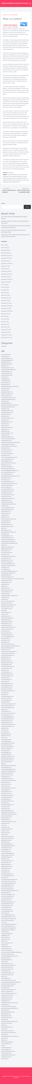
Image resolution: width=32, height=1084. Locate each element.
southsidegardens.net (6, 959)
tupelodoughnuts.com (7, 535)
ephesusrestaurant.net (7, 967)
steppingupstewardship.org (8, 930)
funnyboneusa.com (6, 776)
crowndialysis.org (5, 569)
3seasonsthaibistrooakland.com (9, 595)
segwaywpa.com (5, 842)
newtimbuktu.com (6, 380)
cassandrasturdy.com (6, 625)
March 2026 (4, 247)
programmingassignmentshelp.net (10, 386)
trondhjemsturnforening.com (8, 984)
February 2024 (5, 298)
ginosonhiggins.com (6, 752)
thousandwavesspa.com (7, 795)
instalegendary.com (6, 403)
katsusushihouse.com (6, 687)
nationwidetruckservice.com (14, 3)
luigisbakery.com (5, 935)
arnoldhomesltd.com (6, 493)
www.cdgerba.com (6, 978)
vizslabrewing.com (6, 521)
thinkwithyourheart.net (7, 502)
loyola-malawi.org (6, 612)
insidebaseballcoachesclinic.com (9, 1002)
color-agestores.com (6, 608)
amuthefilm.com (5, 677)
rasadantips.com (5, 379)
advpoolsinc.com (5, 808)
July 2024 (3, 284)
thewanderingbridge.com (7, 717)
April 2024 (4, 292)
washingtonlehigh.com (7, 933)
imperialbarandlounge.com (8, 498)
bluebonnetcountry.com (7, 418)
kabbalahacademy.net (6, 549)
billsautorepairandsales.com (8, 989)
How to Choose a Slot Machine (9, 190)
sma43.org (4, 922)
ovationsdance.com (6, 582)
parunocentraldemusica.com (8, 980)
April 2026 (4, 245)
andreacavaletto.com (6, 603)
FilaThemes (16, 1077)
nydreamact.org (5, 408)
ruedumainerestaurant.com (8, 690)
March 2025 (4, 268)
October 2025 (5, 261)
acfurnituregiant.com (6, 373)
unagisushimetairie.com (7, 410)
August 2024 (4, 282)
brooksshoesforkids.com (7, 836)
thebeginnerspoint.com (7, 634)
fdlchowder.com (5, 913)
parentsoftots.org (6, 851)
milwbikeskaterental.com (7, 758)
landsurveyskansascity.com (8, 902)
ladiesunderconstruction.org (8, 463)
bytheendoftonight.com (7, 618)
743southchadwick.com (7, 485)
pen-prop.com (4, 877)
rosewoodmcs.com (6, 946)
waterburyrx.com (5, 806)
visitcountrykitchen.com (7, 747)
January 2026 (4, 253)
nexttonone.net (5, 870)
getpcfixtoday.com (6, 414)
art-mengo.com (5, 732)
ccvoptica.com (5, 931)
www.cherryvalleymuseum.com (9, 457)
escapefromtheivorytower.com (9, 483)
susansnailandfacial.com (7, 875)
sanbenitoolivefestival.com (8, 627)
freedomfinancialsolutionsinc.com (10, 890)
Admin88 (15, 14)
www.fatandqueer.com (7, 898)
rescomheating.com (6, 1047)
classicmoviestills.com (7, 629)
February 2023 (5, 329)
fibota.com (4, 976)
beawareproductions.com (7, 705)
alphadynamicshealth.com (8, 1012)
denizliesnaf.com (5, 819)
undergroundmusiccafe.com (8, 1055)
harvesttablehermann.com (8, 472)
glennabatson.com (6, 659)
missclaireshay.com (6, 354)
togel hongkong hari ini (14, 182)
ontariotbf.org (5, 401)
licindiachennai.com (6, 362)
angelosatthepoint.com (7, 810)
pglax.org (3, 763)
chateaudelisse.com (6, 440)
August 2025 (4, 266)
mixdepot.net (4, 944)
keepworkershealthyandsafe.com (9, 405)
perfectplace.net (5, 593)
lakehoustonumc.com (6, 866)
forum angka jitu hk (22, 174)
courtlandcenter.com (6, 797)
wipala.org (4, 610)
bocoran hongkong (12, 174)
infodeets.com (5, 366)
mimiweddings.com (6, 1049)
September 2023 (5, 311)
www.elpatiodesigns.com (7, 972)
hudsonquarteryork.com (7, 974)
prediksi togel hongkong (10, 25)
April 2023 (4, 324)
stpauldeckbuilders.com (7, 903)
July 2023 (3, 316)
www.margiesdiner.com (7, 911)
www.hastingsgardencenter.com (9, 956)
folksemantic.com (6, 513)
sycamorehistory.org (6, 948)
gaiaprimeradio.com (6, 733)
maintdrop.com (5, 423)
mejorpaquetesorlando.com (8, 541)
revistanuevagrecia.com (7, 696)
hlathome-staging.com (7, 562)
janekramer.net (5, 728)
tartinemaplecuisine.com (7, 726)
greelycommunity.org (6, 689)
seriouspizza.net (5, 827)
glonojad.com (4, 694)
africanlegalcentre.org (7, 685)
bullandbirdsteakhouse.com (8, 916)
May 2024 (3, 290)
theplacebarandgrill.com (7, 804)
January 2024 (4, 300)
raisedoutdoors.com (6, 500)
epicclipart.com (5, 420)
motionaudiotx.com (6, 1043)
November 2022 (5, 337)
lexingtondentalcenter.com (8, 565)
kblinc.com (4, 528)
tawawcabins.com (5, 511)
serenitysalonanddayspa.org (8, 369)
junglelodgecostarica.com (8, 743)
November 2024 (5, 274)
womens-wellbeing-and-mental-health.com (12, 578)
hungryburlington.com (6, 722)
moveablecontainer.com (7, 453)
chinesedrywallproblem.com (8, 771)
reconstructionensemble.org (8, 780)
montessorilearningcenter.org (8, 993)
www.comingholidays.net (7, 636)
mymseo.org (4, 1038)
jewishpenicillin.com (6, 575)
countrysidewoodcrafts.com (8, 397)
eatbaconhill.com (5, 384)
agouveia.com (4, 1034)
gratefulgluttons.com (7, 621)
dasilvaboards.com (6, 657)
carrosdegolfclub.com (7, 474)
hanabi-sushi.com (5, 937)
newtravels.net (5, 390)
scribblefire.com (5, 597)
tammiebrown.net (5, 735)
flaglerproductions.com (7, 662)
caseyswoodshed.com (6, 816)
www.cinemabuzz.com (7, 943)
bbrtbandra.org (5, 416)
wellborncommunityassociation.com (10, 442)
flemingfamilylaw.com (7, 1027)
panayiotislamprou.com (7, 436)
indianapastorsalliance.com (8, 812)
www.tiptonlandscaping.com (8, 928)
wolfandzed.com (5, 939)
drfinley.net (4, 1025)
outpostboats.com (6, 616)
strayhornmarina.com (6, 661)
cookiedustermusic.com (7, 778)
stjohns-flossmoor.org (7, 775)
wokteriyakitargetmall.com (8, 563)
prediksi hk (20, 178)
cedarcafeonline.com (6, 371)
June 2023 (4, 319)
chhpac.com (4, 1040)
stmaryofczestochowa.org (8, 713)
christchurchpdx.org (6, 672)
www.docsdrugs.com (6, 909)
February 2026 (5, 250)
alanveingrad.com (5, 750)
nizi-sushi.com (4, 730)
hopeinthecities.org (6, 620)
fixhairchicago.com (6, 817)
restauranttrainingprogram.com (9, 571)
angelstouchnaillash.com (7, 547)
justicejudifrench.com (6, 715)
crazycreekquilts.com (6, 668)
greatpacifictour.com (6, 791)
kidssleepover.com (6, 388)
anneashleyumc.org (6, 900)
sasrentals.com (5, 554)
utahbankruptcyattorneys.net (8, 504)
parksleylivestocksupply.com (8, 605)
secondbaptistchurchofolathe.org (10, 1036)
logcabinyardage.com (6, 857)
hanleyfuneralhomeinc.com (8, 539)
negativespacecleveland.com (8, 765)
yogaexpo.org (4, 599)
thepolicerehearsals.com (7, 648)
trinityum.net (4, 961)
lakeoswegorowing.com (7, 1030)
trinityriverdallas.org (6, 592)
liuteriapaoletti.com (6, 767)
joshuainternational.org (7, 874)
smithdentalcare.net (6, 1053)
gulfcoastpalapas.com (7, 844)
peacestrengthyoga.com (7, 888)
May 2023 (3, 321)
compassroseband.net (7, 829)
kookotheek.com (5, 435)
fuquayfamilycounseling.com (8, 1032)
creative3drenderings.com (7, 853)
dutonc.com (4, 737)
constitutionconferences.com (8, 821)
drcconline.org (4, 803)
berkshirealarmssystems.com (8, 519)
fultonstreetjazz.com (7, 450)
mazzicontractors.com (7, 963)
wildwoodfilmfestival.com (8, 444)
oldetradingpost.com (6, 461)
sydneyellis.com (5, 567)
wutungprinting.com (6, 754)
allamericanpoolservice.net (8, 573)
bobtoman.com (5, 425)
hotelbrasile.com (5, 448)
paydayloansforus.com (7, 392)
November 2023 (5, 306)
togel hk (23, 180)
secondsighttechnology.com (8, 556)
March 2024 (4, 295)
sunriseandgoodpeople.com (8, 769)
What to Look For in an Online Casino (23, 190)
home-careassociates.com (8, 601)
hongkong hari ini (7, 176)
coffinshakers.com (6, 711)
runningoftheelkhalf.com (7, 885)
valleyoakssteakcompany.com (9, 814)
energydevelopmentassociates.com (10, 476)
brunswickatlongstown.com (8, 724)
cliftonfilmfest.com (6, 496)
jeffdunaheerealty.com (7, 887)
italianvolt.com (5, 517)
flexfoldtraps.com (6, 892)
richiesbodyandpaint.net (7, 360)
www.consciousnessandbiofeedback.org (11, 952)
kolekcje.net (4, 586)
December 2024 (5, 271)
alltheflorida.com (5, 1001)
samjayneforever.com (6, 997)
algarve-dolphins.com (6, 748)
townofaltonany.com (6, 761)
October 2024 (5, 276)
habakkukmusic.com (6, 868)
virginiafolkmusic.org (6, 580)
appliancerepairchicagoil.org (8, 399)
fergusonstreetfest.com (7, 995)
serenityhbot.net (5, 872)
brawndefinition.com (6, 664)
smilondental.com (6, 550)
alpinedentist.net (5, 431)
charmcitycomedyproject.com (8, 704)
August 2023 (4, 313)
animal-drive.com (5, 832)
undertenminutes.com (7, 375)
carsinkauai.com (5, 1004)
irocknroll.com (5, 506)
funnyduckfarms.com (6, 1017)
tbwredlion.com (5, 987)
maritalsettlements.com (7, 756)
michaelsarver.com (6, 558)
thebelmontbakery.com (7, 394)
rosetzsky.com (5, 692)
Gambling (10, 172)
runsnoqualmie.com (6, 907)
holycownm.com (5, 786)
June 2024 (4, 287)
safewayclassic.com (6, 395)
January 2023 (4, 332)
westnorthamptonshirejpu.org (9, 446)
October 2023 (5, 308)
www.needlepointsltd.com (8, 915)
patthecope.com (5, 823)
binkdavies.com (5, 670)
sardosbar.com (5, 515)
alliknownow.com (5, 649)
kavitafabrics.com (5, 782)
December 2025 (5, 255)
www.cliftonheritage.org (7, 920)
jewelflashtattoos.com (7, 412)
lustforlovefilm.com (6, 679)
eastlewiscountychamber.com (9, 651)
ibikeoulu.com (4, 709)
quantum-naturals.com (7, 991)
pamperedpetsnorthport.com (8, 532)
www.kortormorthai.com (7, 896)
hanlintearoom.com (6, 1015)
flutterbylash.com (5, 1014)
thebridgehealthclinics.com (8, 846)
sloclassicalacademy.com (7, 655)
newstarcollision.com (6, 552)
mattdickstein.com (6, 862)
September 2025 (5, 263)
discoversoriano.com (6, 633)
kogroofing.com (5, 429)
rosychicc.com (4, 614)
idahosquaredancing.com (7, 509)
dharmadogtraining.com (7, 1042)
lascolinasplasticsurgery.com (8, 918)
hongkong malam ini (17, 176)
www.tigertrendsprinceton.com (9, 879)
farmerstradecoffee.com (7, 855)
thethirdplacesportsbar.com (8, 965)
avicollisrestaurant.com (7, 801)
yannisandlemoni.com (6, 524)
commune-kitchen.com (7, 676)
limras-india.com (5, 356)
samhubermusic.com (6, 1057)
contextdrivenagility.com (7, 707)
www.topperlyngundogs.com (8, 883)
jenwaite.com (4, 1019)
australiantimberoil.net (7, 466)
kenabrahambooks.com (7, 674)
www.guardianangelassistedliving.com (11, 982)
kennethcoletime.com (7, 720)
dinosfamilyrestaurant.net (8, 468)
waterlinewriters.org (6, 847)
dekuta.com (4, 941)
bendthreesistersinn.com (7, 773)
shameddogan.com (6, 849)
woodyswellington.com (7, 969)
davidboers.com (5, 859)
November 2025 (5, 258)
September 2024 (5, 279)
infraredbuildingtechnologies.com (9, 470)
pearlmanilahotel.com (7, 422)
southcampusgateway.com (8, 438)
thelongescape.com (6, 739)
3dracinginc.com (5, 642)
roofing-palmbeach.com (7, 489)
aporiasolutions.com (6, 840)
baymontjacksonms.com (7, 760)
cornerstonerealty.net (7, 950)
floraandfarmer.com (6, 478)
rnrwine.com (4, 1029)
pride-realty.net (5, 1010)
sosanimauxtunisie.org (7, 427)
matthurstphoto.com (6, 999)
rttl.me (3, 1045)
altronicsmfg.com (5, 382)
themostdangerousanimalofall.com (10, 646)
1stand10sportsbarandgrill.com (9, 543)
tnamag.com (4, 834)
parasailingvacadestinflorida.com (9, 1008)
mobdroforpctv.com (6, 623)
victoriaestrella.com (6, 793)
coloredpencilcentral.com (7, 494)
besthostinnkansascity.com (8, 1051)
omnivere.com (4, 377)
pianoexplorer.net (5, 958)
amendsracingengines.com (8, 894)
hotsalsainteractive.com (7, 367)
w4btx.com (4, 545)
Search (3, 203)
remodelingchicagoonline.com (9, 924)
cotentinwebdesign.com (7, 459)
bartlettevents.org (6, 451)
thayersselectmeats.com (7, 838)
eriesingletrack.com (6, 530)
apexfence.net (5, 1058)
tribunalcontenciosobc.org (8, 653)
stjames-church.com (6, 698)
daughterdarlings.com (6, 364)
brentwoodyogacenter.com (8, 926)
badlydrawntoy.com (6, 864)
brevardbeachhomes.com (7, 481)
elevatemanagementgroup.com (9, 1021)
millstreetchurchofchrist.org (8, 1006)
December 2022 (5, 335)
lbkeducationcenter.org (7, 590)
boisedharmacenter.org (7, 606)
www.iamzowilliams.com (7, 954)
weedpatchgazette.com (7, 526)
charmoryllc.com (5, 640)
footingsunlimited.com (7, 905)
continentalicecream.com (7, 666)
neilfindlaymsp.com (6, 799)
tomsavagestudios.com (7, 577)
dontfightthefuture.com (7, 491)
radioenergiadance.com (7, 433)
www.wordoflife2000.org (7, 507)
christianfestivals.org (6, 745)
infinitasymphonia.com (7, 683)
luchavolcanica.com (6, 784)
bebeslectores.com (6, 465)
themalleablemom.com (7, 719)
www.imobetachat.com (7, 860)
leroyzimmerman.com (6, 1023)
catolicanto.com (5, 588)
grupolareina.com (5, 455)
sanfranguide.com (5, 638)
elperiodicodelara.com (7, 358)
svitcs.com (4, 825)
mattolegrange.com (6, 741)
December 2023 (5, 303)
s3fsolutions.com (5, 479)
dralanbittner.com (5, 522)
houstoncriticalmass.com (7, 644)
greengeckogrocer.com (7, 560)
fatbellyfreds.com (6, 971)
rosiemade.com (5, 534)
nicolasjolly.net (5, 681)
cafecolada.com (5, 631)
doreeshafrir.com (5, 702)
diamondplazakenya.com (7, 986)
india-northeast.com (6, 487)
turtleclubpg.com (5, 789)
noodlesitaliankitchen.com (8, 407)
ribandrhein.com (5, 584)
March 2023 (4, 327)
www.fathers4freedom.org (8, 881)
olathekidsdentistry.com (7, 537)
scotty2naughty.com (6, 700)
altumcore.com (5, 831)
